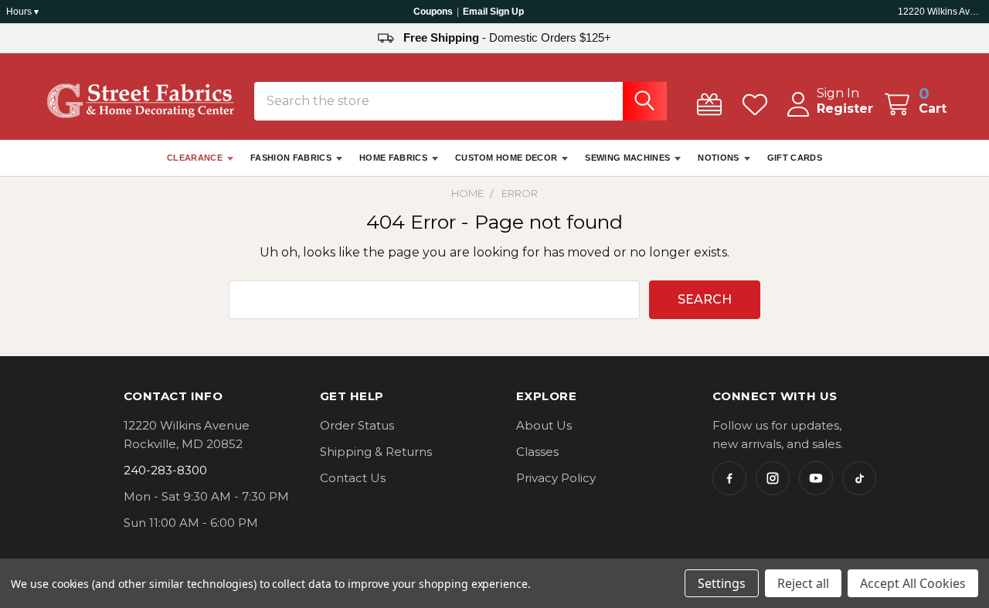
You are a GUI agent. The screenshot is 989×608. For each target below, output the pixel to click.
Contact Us (353, 477)
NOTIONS (718, 157)
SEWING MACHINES (627, 157)
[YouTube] (816, 478)
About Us (544, 425)
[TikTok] (859, 478)
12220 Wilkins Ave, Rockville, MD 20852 (940, 11)
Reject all (803, 583)
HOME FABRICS (393, 157)
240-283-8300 (165, 470)
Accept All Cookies (913, 583)
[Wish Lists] (758, 105)
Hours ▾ (22, 11)
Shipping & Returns (376, 451)
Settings (722, 583)
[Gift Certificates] (713, 105)
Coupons (433, 11)
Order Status (357, 425)
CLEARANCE (195, 157)
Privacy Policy (556, 477)
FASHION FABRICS (290, 157)
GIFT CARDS (794, 157)
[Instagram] (773, 478)
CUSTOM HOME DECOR (506, 157)
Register (845, 108)
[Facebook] (729, 478)
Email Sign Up (493, 11)
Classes (537, 451)
